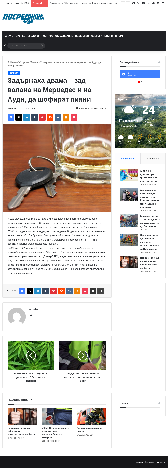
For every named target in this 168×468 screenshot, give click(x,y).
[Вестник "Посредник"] (23, 19)
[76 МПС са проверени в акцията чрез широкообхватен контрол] (57, 416)
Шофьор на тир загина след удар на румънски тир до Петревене (82, 3)
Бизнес (20, 36)
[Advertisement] (140, 337)
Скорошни (153, 158)
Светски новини (102, 36)
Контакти (160, 462)
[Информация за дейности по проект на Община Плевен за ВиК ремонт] (129, 240)
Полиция (35, 62)
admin (13, 108)
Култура (48, 36)
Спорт (119, 36)
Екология (34, 36)
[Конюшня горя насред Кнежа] (91, 416)
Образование (64, 36)
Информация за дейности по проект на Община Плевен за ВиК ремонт (149, 242)
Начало (8, 36)
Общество (82, 36)
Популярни (127, 158)
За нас (139, 462)
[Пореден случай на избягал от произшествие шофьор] (22, 416)
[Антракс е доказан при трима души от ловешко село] (129, 175)
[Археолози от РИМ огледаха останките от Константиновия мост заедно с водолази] (129, 194)
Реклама (149, 462)
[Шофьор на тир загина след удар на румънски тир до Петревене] (129, 220)
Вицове (124, 403)
